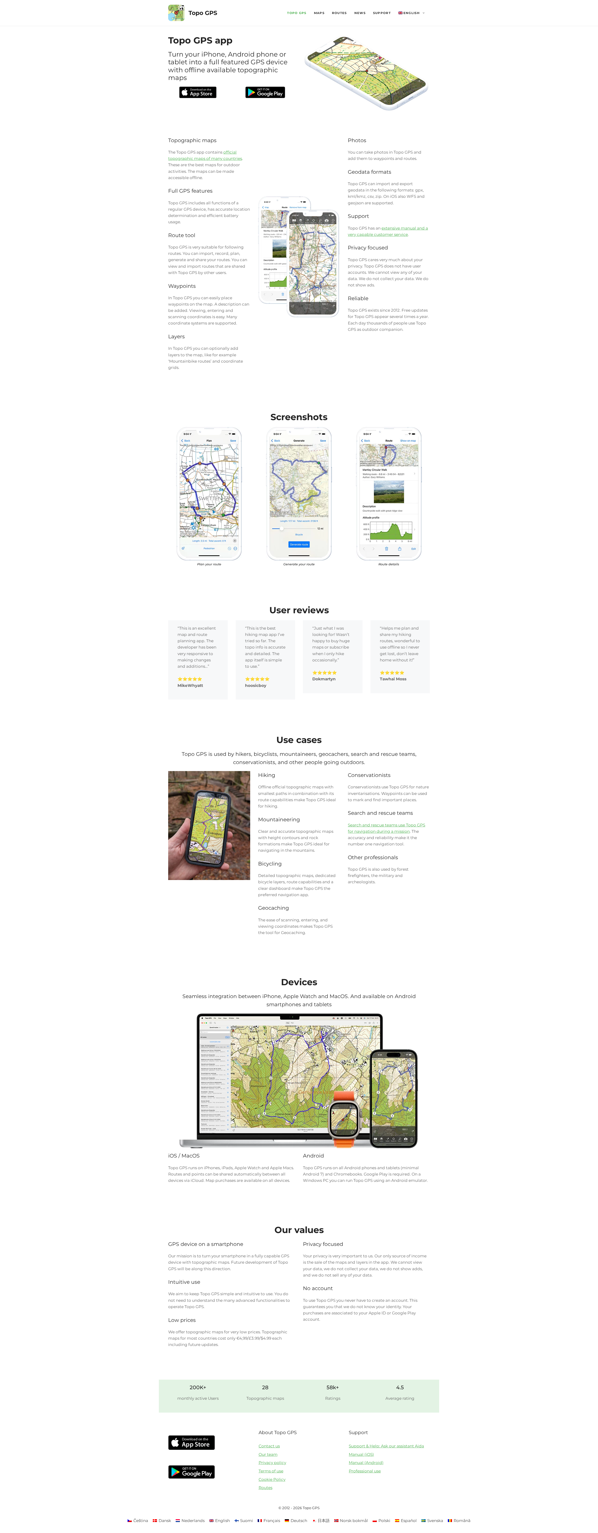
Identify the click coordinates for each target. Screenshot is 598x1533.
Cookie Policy (272, 1479)
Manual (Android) (366, 1462)
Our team (268, 1454)
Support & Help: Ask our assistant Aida (386, 1446)
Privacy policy (272, 1462)
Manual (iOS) (361, 1454)
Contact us (269, 1446)
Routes (339, 13)
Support (382, 13)
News (360, 13)
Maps (319, 13)
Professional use (365, 1471)
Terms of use (271, 1471)
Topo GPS (203, 12)
